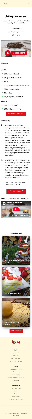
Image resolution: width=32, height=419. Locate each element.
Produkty (16, 356)
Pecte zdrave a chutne (16, 369)
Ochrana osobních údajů (16, 399)
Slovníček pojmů (16, 358)
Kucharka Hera (16, 380)
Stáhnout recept (14, 191)
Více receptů (16, 331)
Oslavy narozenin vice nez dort (16, 377)
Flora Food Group (16, 388)
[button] (28, 3)
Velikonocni (16, 372)
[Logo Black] (5, 2)
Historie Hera (16, 353)
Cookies (16, 394)
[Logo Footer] (16, 338)
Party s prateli (16, 375)
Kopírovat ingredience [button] (16, 114)
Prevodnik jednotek (16, 361)
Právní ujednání (16, 397)
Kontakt (16, 391)
